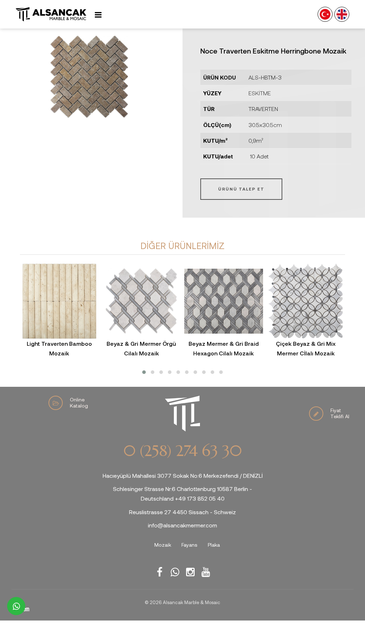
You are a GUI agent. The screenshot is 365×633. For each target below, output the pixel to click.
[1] (98, 14)
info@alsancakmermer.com (182, 525)
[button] (144, 372)
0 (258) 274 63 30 (182, 451)
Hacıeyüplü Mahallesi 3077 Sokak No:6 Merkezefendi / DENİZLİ (183, 475)
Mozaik (162, 545)
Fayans (189, 545)
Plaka (214, 545)
